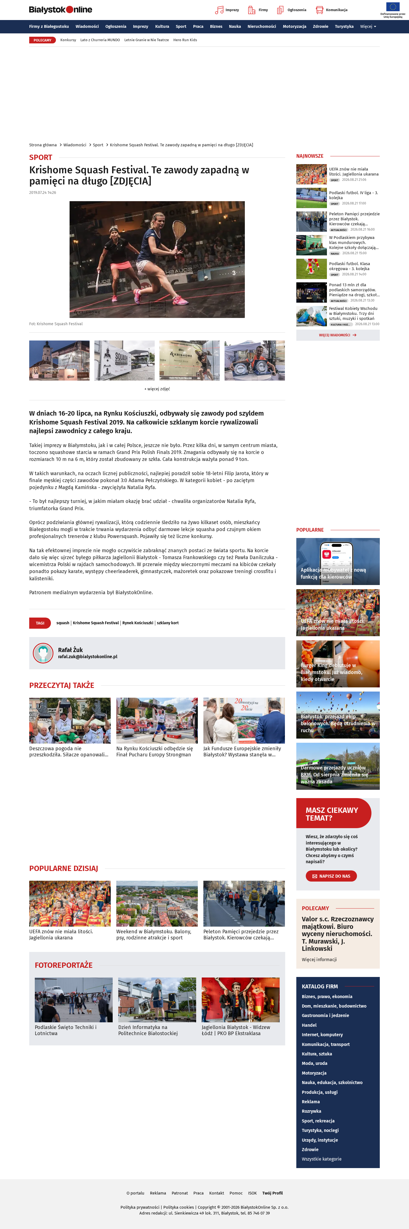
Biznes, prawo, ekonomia (327, 996)
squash (62, 623)
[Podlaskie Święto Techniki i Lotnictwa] (74, 1000)
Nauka (235, 26)
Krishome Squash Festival (96, 623)
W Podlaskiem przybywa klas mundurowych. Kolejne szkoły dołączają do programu (352, 242)
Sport (181, 26)
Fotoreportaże (64, 965)
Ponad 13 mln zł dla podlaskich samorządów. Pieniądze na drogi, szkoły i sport (354, 289)
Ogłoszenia (297, 10)
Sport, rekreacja (318, 1121)
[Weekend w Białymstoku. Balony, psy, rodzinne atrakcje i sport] (157, 904)
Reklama (311, 1101)
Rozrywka (311, 1111)
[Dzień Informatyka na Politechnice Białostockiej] (157, 1000)
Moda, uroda (314, 1063)
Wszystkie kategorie (322, 1159)
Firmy (263, 10)
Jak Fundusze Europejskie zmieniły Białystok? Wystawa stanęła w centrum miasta (242, 752)
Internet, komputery (322, 1034)
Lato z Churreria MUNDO (100, 40)
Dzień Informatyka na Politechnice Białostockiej (148, 1030)
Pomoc (236, 1193)
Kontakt (216, 1193)
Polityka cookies (178, 1207)
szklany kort (168, 623)
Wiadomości (87, 26)
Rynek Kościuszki (137, 623)
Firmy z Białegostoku (49, 26)
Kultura (162, 26)
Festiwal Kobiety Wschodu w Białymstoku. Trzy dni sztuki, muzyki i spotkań (353, 313)
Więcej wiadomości (334, 335)
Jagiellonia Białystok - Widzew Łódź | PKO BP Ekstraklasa (236, 1030)
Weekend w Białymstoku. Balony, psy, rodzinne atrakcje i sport (153, 935)
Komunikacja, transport (326, 1044)
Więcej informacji (319, 959)
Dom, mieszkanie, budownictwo (334, 1006)
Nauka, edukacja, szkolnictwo (332, 1082)
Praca (198, 26)
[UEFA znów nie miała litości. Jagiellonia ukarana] (70, 904)
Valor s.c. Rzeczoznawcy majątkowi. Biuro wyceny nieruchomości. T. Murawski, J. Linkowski (338, 933)
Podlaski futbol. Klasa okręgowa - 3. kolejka (349, 266)
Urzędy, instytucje (320, 1140)
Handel (309, 1025)
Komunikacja (337, 10)
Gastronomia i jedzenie (325, 1015)
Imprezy (232, 10)
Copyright (207, 1207)
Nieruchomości (262, 26)
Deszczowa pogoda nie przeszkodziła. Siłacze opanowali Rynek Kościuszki (67, 752)
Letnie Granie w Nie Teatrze (146, 40)
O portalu (135, 1193)
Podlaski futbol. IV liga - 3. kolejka (353, 195)
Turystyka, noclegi (320, 1130)
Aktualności (339, 230)
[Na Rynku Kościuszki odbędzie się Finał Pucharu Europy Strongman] (157, 721)
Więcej (366, 26)
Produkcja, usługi (320, 1092)
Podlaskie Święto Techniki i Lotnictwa (66, 1030)
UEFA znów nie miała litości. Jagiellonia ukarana (61, 935)
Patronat (180, 1193)
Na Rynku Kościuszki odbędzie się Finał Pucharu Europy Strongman (154, 752)
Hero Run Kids (185, 40)
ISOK (252, 1193)
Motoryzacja (294, 26)
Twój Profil (272, 1193)
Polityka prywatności (139, 1207)
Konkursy (68, 40)
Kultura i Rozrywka (342, 324)
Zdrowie (320, 26)
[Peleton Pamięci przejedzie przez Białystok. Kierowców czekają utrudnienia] (244, 904)
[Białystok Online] (60, 10)
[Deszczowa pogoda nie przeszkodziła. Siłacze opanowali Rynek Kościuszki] (70, 721)
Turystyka (344, 26)
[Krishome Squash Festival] (59, 360)
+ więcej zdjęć (157, 388)
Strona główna (43, 144)
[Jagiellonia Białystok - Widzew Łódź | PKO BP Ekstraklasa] (241, 1000)
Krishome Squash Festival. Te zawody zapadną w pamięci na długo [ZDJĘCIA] (181, 144)
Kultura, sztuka (317, 1054)
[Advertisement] (204, 94)
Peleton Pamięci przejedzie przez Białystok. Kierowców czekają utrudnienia (241, 935)
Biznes (216, 26)
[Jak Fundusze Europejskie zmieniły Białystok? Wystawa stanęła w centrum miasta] (244, 721)
